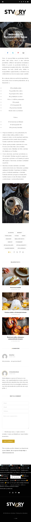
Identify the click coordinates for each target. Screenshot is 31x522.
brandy (19, 232)
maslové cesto (19, 238)
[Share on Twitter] (13, 53)
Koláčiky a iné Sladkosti (15, 29)
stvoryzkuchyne (12, 40)
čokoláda (8, 235)
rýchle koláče (8, 245)
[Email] (23, 53)
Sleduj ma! (16, 477)
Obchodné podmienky (6, 488)
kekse (23, 235)
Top (16, 518)
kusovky (8, 238)
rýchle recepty (21, 245)
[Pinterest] (18, 53)
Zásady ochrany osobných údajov (9, 486)
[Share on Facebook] (7, 53)
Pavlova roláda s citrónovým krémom (15, 312)
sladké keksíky (9, 248)
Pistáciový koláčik (15, 287)
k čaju (17, 235)
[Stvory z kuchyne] (15, 12)
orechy (10, 241)
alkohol (11, 232)
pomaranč (19, 241)
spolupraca (21, 248)
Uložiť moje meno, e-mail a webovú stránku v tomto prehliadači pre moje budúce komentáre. (15, 434)
